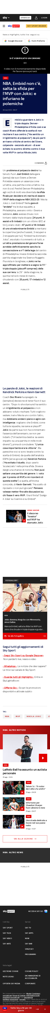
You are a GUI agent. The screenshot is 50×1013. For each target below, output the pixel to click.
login (44, 18)
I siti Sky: (6, 922)
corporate (30, 984)
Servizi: (28, 922)
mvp (18, 716)
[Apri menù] (4, 26)
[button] (21, 1009)
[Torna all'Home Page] (14, 26)
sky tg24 (7, 933)
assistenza (14, 999)
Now (27, 938)
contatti (22, 999)
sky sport (7, 928)
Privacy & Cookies (19, 995)
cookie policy (31, 971)
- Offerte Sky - (10, 687)
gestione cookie (10, 971)
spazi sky (29, 949)
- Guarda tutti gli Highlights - (18, 677)
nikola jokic (34, 716)
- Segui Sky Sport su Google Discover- (23, 655)
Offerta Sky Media (11, 984)
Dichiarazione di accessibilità (32, 977)
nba (7, 716)
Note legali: (7, 965)
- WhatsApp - (10, 666)
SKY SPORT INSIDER (36, 26)
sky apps (29, 933)
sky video (7, 938)
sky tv (28, 928)
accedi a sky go (35, 911)
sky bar (28, 944)
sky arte (7, 944)
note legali (8, 977)
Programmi (30, 954)
